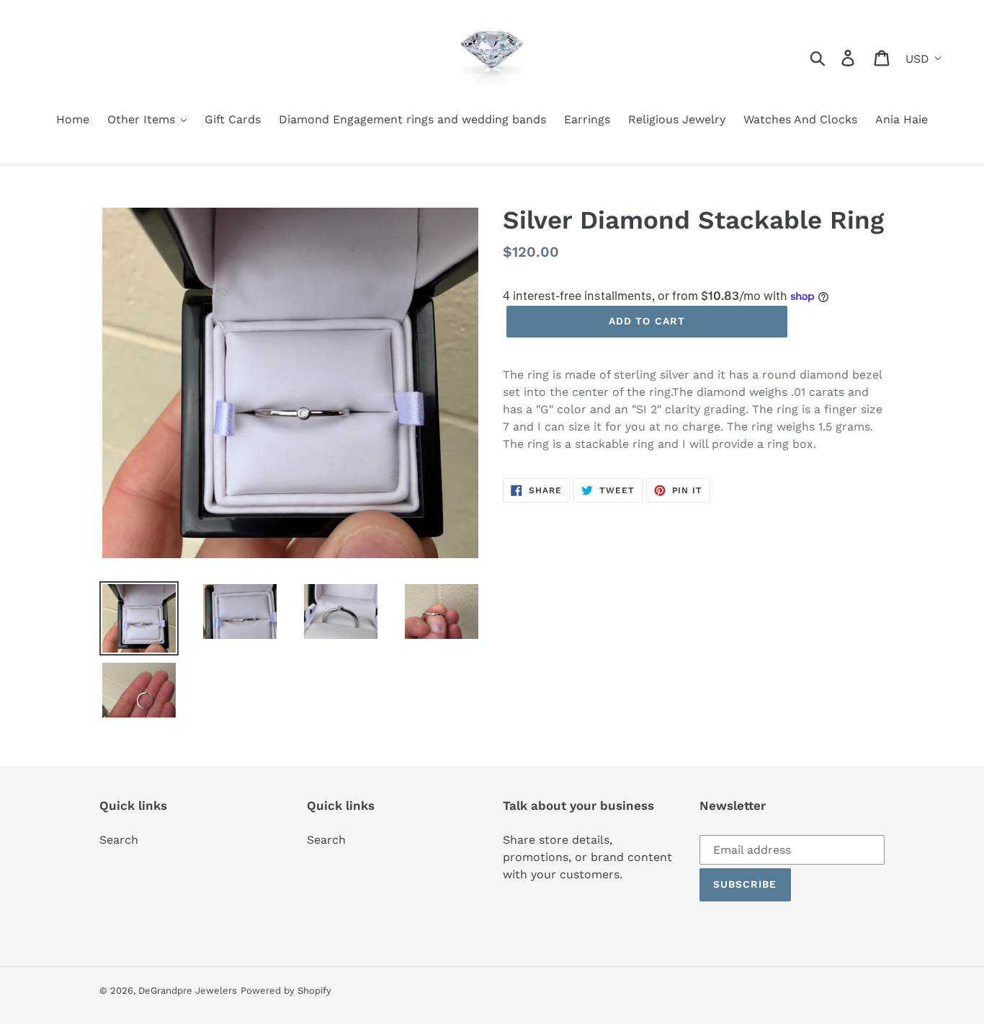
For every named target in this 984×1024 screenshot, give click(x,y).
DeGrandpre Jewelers (187, 990)
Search (118, 840)
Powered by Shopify (286, 990)
